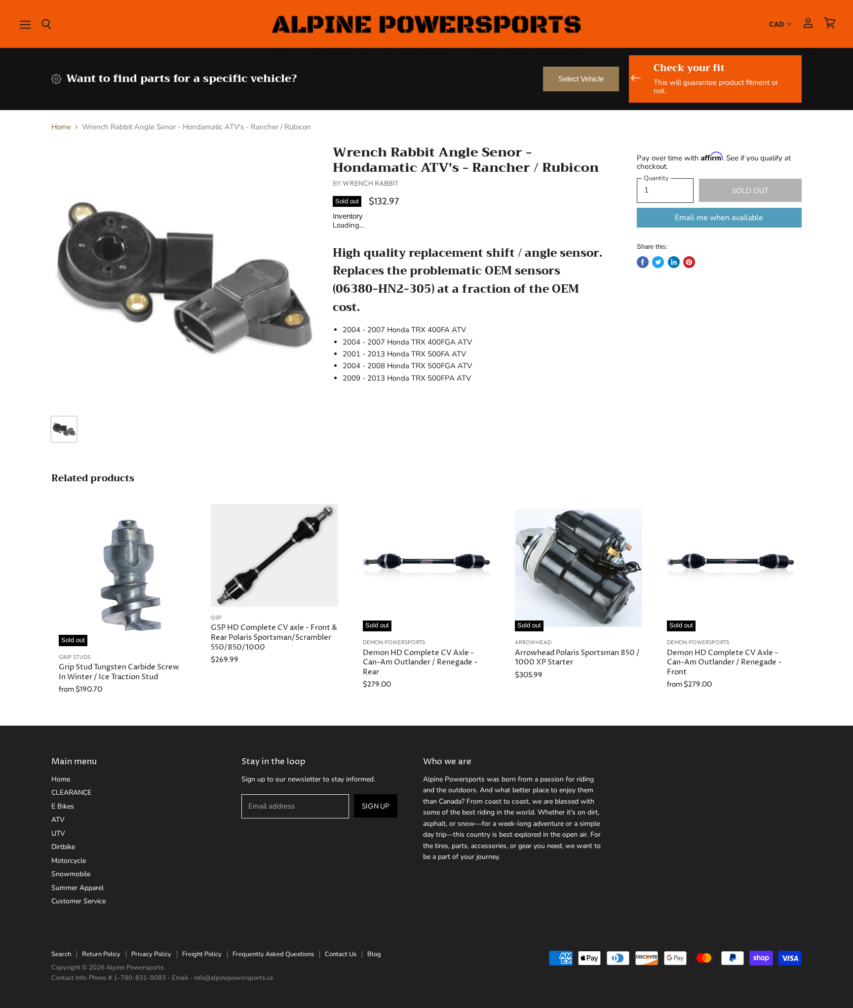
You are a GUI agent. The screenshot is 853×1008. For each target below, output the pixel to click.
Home (61, 127)
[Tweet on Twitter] (658, 262)
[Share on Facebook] (643, 262)
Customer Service (78, 901)
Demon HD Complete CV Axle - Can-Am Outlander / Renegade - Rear (420, 662)
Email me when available (719, 217)
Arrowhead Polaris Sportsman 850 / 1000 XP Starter (577, 658)
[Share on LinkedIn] (674, 262)
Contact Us (340, 954)
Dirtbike (63, 847)
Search (61, 954)
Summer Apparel (77, 887)
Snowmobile (70, 874)
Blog (374, 954)
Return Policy (101, 954)
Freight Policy (202, 954)
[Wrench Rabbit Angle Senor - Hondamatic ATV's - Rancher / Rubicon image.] (182, 276)
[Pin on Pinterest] (689, 262)
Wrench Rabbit (371, 183)
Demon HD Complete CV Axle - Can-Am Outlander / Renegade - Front (724, 662)
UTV (58, 833)
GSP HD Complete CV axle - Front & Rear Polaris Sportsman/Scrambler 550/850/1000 (274, 637)
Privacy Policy (151, 954)
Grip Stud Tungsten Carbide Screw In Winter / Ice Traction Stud (119, 672)
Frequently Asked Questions (273, 954)
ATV (58, 819)
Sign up (375, 806)
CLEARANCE (71, 792)
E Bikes (62, 806)
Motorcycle (68, 860)
